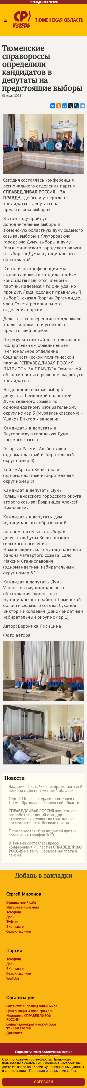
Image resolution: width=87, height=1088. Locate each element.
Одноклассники (18, 931)
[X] (70, 105)
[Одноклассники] (58, 105)
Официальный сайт (21, 902)
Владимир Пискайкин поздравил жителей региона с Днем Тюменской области (43, 789)
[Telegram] (82, 105)
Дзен (10, 917)
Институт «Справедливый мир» (31, 1006)
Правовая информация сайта (52, 1070)
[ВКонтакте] (52, 105)
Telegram (13, 912)
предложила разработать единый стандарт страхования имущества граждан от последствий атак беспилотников (40, 817)
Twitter (12, 922)
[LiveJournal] (76, 105)
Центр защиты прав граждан (29, 1011)
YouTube (12, 978)
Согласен (43, 1082)
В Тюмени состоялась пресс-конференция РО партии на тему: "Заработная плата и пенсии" (43, 849)
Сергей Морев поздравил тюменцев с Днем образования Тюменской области (41, 801)
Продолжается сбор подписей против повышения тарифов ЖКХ (40, 833)
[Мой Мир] (64, 105)
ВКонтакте (15, 926)
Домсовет (14, 1033)
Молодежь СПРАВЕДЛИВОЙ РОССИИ (28, 1017)
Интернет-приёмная (22, 907)
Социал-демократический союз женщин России (31, 1026)
